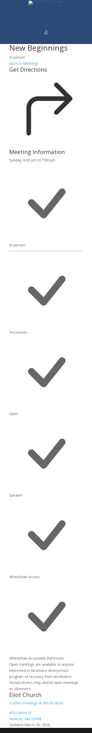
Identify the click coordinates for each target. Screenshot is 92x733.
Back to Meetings (23, 63)
